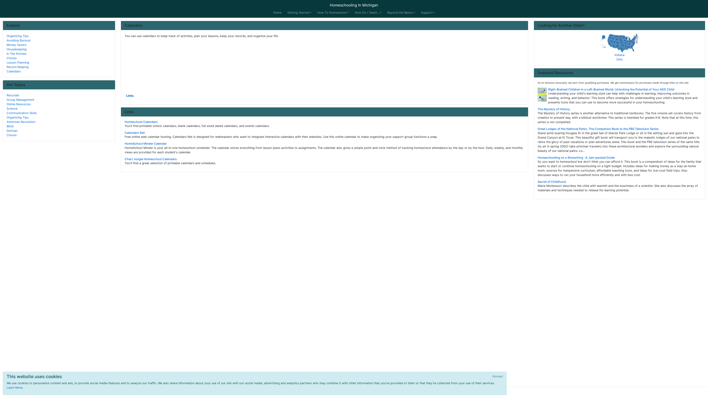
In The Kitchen (17, 53)
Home (277, 12)
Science (12, 108)
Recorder (13, 95)
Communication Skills (22, 113)
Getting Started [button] (298, 12)
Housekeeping (17, 49)
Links (130, 95)
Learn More (14, 387)
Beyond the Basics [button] (400, 12)
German (12, 130)
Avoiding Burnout (19, 40)
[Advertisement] (235, 65)
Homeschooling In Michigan (354, 5)
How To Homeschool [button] (332, 12)
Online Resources (19, 104)
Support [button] (427, 12)
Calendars (14, 71)
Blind (10, 126)
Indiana (619, 55)
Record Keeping (18, 67)
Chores (12, 58)
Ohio (619, 59)
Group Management (20, 100)
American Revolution (21, 122)
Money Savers (16, 45)
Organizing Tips (18, 36)
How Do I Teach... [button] (367, 12)
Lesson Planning (18, 62)
